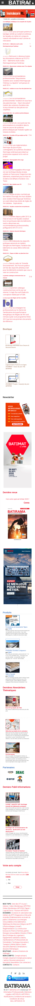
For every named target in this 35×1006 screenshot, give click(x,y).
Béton (18, 944)
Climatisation (21, 947)
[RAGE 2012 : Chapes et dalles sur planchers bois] (8, 258)
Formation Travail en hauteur (15, 851)
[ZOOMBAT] (13, 358)
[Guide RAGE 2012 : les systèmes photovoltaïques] (8, 118)
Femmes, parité (22, 931)
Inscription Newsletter (11, 962)
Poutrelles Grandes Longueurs (16, 650)
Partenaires (9, 767)
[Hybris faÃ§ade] (13, 667)
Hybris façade (10, 674)
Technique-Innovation (20, 942)
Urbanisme (12, 920)
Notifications (8, 997)
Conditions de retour (17, 999)
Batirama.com (15, 990)
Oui (9, 879)
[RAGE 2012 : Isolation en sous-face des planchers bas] (8, 94)
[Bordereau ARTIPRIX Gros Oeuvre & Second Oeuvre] (13, 339)
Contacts (16, 965)
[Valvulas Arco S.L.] (10, 779)
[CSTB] (10, 772)
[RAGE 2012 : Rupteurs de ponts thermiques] (8, 236)
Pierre (13, 931)
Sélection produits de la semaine (16, 731)
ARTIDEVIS (17, 994)
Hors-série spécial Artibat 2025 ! (17, 499)
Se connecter (25, 962)
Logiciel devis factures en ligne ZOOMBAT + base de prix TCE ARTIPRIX (16, 366)
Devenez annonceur (17, 960)
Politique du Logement (15, 935)
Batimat (13, 947)
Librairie (15, 951)
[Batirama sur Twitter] (15, 973)
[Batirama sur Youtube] (19, 973)
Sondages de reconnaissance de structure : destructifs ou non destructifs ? (17, 829)
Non (9, 883)
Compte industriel (9, 958)
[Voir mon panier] (28, 3)
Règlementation (8, 929)
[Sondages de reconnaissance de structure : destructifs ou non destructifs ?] (13, 821)
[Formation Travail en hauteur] (13, 844)
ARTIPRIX (25, 994)
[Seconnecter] (33, 3)
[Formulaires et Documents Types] (13, 620)
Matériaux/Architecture (11, 924)
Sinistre (23, 933)
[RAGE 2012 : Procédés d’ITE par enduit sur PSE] (8, 140)
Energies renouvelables (11, 933)
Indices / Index (8, 906)
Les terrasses (10, 754)
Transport (6, 944)
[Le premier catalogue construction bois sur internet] (8, 283)
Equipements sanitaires (11, 938)
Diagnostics (19, 915)
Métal (13, 944)
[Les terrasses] (13, 748)
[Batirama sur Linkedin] (24, 973)
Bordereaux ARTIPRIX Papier (18, 908)
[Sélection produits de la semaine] (13, 724)
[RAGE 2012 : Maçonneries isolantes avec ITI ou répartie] (8, 71)
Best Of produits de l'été (14, 708)
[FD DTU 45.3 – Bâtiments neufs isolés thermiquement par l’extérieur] (8, 51)
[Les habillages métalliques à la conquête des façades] (8, 27)
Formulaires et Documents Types (16, 627)
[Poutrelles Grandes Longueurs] (13, 644)
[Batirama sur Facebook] (11, 973)
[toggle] (2, 2)
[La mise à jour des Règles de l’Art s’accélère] (8, 303)
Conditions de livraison (22, 997)
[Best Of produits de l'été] (13, 701)
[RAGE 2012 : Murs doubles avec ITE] (8, 189)
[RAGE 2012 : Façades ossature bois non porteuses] (8, 212)
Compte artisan (20, 956)
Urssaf (18, 926)
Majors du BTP (26, 924)
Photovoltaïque (9, 926)
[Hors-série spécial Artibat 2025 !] (17, 524)
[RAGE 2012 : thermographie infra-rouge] (8, 165)
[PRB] (19, 779)
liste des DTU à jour (19, 904)
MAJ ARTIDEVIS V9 (17, 1001)
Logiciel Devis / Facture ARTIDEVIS (15, 910)
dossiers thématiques (10, 949)
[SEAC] (19, 772)
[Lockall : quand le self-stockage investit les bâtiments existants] (13, 798)
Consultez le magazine (23, 502)
